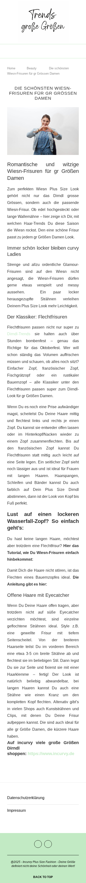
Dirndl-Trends (18, 334)
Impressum (16, 810)
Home (11, 68)
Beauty (32, 68)
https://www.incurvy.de (51, 753)
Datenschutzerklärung (25, 798)
